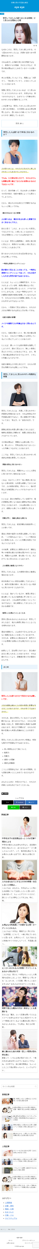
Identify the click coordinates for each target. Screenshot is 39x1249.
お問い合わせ (10, 1243)
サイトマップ (28, 1243)
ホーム (10, 1240)
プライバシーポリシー (28, 1240)
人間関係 (5, 793)
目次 (17, 123)
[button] (25, 807)
